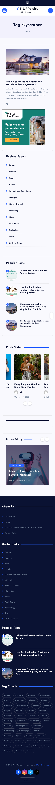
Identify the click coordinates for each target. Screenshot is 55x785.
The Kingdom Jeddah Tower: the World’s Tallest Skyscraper (34, 323)
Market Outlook (16, 204)
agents (32, 695)
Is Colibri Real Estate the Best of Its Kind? (24, 528)
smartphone (45, 741)
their (36, 746)
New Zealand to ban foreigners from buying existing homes (32, 290)
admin (22, 392)
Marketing (13, 211)
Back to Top (29, 780)
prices (30, 736)
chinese (8, 706)
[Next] (30, 403)
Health (12, 185)
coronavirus (23, 706)
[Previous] (25, 403)
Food (11, 178)
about (8, 695)
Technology (14, 230)
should (31, 741)
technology (23, 746)
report (41, 736)
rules (7, 741)
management (22, 726)
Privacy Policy (11, 533)
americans (46, 695)
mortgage (24, 731)
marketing (9, 731)
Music (11, 217)
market (38, 726)
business (20, 701)
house (44, 716)
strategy (8, 746)
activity (20, 695)
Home (27, 32)
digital (8, 711)
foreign (43, 711)
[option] (27, 376)
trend (19, 751)
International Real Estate (20, 191)
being (7, 701)
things (47, 746)
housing (8, 721)
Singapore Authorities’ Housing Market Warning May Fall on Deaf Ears (33, 307)
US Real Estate (15, 243)
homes (33, 716)
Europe (12, 165)
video (30, 751)
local (47, 721)
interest (22, 721)
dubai (19, 711)
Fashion (12, 172)
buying (45, 701)
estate (31, 711)
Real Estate (14, 224)
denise (48, 706)
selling (18, 741)
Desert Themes (42, 765)
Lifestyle (13, 198)
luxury (8, 726)
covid (36, 706)
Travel (11, 237)
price (19, 736)
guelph (8, 716)
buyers (33, 701)
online (8, 736)
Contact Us (10, 517)
